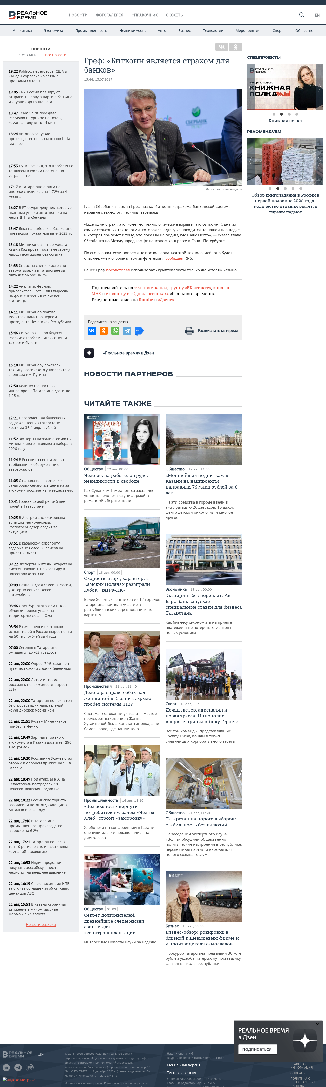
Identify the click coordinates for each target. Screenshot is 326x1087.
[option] (285, 87)
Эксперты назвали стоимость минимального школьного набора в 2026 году (40, 443)
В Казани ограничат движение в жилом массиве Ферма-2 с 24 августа (38, 909)
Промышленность (91, 30)
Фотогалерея (110, 15)
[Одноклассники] (235, 47)
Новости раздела (41, 925)
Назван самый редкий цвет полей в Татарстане (38, 504)
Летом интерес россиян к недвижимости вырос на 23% (40, 684)
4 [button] (296, 114)
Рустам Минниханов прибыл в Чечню (38, 724)
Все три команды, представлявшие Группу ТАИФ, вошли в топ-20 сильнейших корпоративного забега (202, 725)
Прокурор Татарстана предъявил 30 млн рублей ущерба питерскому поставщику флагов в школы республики (203, 947)
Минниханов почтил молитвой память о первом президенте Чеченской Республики (40, 317)
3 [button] (289, 114)
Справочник (145, 15)
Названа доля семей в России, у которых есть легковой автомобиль (40, 589)
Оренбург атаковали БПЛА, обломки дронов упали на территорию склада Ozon (38, 610)
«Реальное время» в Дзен (128, 353)
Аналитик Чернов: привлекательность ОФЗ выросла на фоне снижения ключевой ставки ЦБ (38, 293)
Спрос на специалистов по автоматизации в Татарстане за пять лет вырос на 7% (37, 270)
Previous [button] (251, 87)
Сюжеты (175, 15)
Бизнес (184, 30)
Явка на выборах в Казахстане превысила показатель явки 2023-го (40, 231)
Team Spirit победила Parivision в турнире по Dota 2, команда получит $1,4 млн (35, 117)
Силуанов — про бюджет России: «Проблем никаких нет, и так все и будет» (38, 337)
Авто (162, 30)
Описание (298, 1073)
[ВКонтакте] (221, 47)
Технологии (213, 30)
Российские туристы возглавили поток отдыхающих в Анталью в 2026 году (38, 805)
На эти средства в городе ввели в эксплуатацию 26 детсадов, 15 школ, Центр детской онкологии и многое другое (201, 496)
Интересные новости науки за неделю (120, 928)
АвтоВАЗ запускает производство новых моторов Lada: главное (40, 138)
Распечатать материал (218, 330)
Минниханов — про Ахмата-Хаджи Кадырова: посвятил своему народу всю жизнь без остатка (39, 249)
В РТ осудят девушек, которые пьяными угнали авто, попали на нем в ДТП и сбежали (40, 212)
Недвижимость (132, 30)
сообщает (175, 258)
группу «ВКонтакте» (190, 287)
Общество (304, 30)
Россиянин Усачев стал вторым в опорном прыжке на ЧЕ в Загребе (40, 763)
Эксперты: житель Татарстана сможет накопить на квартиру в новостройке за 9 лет (40, 569)
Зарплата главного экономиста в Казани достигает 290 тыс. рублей (40, 742)
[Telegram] (127, 331)
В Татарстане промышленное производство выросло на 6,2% (35, 825)
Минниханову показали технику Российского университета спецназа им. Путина (39, 370)
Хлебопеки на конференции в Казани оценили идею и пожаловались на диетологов (120, 821)
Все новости (55, 55)
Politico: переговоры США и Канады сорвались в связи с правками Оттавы (38, 76)
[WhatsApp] (115, 331)
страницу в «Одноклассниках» (137, 293)
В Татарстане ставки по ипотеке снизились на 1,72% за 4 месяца (38, 191)
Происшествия (98, 686)
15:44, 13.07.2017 (98, 79)
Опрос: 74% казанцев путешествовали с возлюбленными (40, 666)
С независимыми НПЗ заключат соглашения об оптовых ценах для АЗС (39, 888)
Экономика (53, 30)
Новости (78, 15)
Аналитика (22, 30)
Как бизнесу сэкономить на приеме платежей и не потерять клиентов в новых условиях (204, 613)
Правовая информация (301, 1065)
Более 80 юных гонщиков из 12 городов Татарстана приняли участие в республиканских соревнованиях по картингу (122, 596)
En (317, 15)
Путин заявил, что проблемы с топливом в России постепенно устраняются (41, 170)
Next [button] (319, 87)
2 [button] (281, 114)
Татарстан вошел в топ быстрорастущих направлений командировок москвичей (40, 705)
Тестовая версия (181, 1072)
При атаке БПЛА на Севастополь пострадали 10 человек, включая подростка (37, 784)
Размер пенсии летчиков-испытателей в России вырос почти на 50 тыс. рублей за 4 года (40, 631)
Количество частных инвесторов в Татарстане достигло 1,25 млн (39, 390)
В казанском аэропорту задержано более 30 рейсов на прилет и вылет (36, 548)
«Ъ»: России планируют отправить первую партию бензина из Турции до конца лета (40, 97)
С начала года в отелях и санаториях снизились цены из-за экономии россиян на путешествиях (41, 485)
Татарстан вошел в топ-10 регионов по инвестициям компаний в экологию (38, 846)
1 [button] (273, 114)
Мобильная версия (183, 1065)
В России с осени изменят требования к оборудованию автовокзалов (36, 464)
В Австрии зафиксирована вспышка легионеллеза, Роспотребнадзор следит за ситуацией (37, 524)
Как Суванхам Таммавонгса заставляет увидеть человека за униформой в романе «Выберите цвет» (120, 487)
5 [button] (300, 188)
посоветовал (118, 269)
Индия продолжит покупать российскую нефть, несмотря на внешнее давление (37, 867)
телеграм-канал (150, 287)
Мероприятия (248, 30)
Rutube (146, 299)
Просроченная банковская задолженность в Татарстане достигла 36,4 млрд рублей (37, 422)
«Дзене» (166, 299)
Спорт (278, 30)
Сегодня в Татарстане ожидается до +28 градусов (33, 650)
